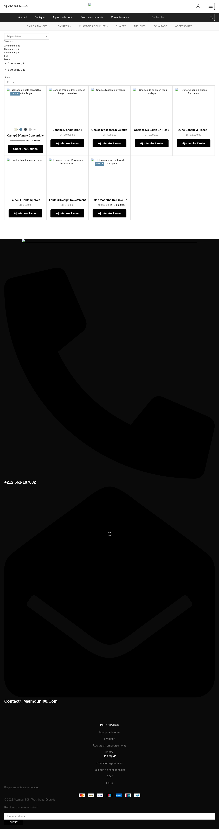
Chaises (121, 26)
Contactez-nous (120, 17)
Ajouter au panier (67, 143)
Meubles (139, 26)
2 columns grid (12, 45)
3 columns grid (12, 49)
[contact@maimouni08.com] (109, 696)
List (6, 56)
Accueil (22, 17)
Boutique (39, 17)
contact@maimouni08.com (30, 701)
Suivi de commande (92, 17)
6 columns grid (16, 69)
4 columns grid (12, 52)
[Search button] (211, 17)
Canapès (63, 26)
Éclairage (160, 26)
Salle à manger (37, 26)
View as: (8, 41)
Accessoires (183, 26)
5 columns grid (16, 63)
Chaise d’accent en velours (109, 129)
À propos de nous (62, 17)
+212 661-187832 (20, 482)
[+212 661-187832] (109, 477)
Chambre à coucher (92, 26)
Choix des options (25, 148)
